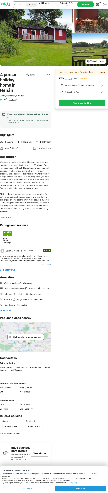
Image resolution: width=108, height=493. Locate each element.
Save (48, 75)
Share (32, 74)
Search (85, 4)
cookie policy (72, 483)
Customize (27, 488)
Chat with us (39, 453)
